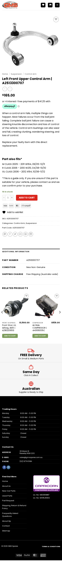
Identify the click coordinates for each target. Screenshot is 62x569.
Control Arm (30, 74)
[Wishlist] (43, 5)
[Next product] (4, 89)
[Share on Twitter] (15, 234)
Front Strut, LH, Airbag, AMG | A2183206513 (9, 328)
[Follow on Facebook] (4, 467)
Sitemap (6, 531)
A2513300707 (19, 227)
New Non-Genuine (35, 267)
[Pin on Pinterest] (25, 234)
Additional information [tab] (15, 251)
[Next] (59, 318)
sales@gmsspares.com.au (31, 457)
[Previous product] (10, 89)
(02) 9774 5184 (26, 461)
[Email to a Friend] (20, 234)
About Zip (6, 521)
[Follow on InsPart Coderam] (8, 467)
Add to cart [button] (10, 336)
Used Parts (7, 496)
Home (5, 74)
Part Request (8, 500)
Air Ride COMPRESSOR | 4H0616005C (39, 328)
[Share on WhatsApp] (4, 234)
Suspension (16, 74)
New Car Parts (8, 491)
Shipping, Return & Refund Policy (14, 507)
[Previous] (2, 318)
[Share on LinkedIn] (30, 234)
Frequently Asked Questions (10, 514)
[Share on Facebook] (10, 234)
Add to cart (27, 197)
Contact (6, 526)
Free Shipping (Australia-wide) (42, 274)
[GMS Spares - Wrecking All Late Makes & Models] (15, 5)
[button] (50, 5)
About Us (6, 486)
